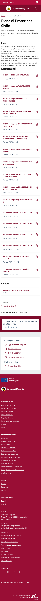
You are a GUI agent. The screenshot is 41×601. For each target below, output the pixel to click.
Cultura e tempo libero (8, 451)
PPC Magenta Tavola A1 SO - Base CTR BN (17, 223)
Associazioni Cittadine (8, 408)
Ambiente (4, 438)
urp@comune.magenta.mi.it (10, 525)
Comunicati (5, 487)
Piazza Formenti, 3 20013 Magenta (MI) (14, 517)
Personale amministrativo (10, 421)
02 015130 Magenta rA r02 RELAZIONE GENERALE (16, 87)
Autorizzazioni (6, 444)
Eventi (3, 501)
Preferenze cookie (7, 582)
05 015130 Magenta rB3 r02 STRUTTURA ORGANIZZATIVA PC (17, 112)
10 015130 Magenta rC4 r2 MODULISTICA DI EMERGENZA (17, 163)
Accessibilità (29, 582)
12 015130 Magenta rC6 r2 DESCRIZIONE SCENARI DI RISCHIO (17, 188)
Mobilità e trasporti (7, 463)
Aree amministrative (8, 405)
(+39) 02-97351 (6, 523)
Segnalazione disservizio (9, 542)
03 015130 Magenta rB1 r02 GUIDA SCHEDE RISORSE (15, 99)
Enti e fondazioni (7, 415)
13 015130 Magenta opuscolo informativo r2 (17, 200)
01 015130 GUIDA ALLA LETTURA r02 (16, 75)
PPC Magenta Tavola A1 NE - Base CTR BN (17, 212)
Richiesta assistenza (8, 538)
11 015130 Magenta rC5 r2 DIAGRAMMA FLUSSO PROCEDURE (17, 175)
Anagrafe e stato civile (8, 441)
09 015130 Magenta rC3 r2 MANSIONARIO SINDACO (17, 150)
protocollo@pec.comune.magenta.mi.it (14, 528)
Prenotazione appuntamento (10, 535)
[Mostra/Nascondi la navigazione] (2, 8)
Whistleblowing (6, 561)
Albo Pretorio (5, 548)
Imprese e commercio (8, 460)
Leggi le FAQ (5, 532)
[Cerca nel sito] (35, 8)
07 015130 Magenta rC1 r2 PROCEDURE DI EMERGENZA (17, 125)
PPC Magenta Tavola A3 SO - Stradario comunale (16, 270)
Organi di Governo (7, 418)
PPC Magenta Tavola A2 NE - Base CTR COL (18, 234)
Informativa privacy (7, 554)
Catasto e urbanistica (8, 447)
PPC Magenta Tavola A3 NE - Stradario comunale (16, 257)
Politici (3, 424)
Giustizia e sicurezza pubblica (11, 457)
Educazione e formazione (9, 454)
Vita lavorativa (6, 473)
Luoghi (3, 504)
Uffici (3, 427)
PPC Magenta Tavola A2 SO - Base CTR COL (17, 245)
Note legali (4, 551)
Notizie (3, 490)
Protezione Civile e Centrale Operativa (16, 290)
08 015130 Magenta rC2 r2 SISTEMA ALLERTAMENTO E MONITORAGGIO (15, 137)
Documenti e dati (7, 411)
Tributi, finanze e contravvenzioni (12, 470)
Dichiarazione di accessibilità (10, 557)
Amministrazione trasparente (11, 545)
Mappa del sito (19, 582)
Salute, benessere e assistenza (11, 466)
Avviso (3, 484)
